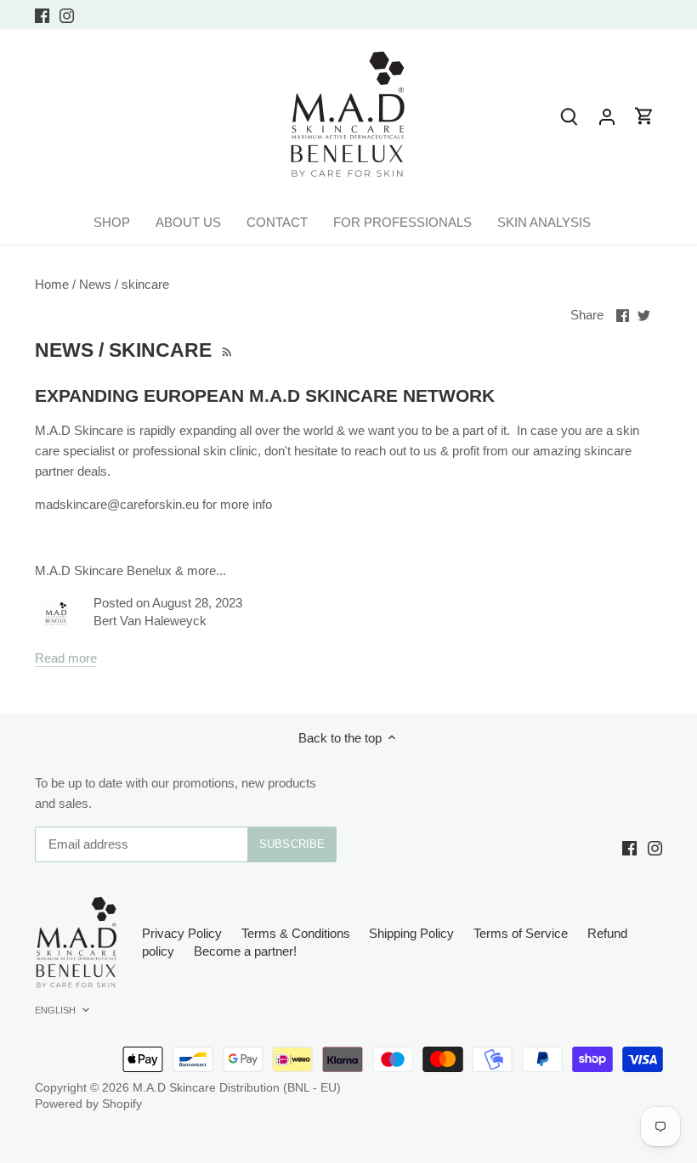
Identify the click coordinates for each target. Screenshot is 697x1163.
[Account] (607, 116)
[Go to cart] (644, 116)
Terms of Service (520, 933)
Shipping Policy (411, 933)
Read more (66, 658)
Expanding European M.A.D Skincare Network (265, 395)
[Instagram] (67, 15)
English (55, 1010)
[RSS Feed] (226, 350)
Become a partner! (245, 951)
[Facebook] (42, 15)
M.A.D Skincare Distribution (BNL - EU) (237, 1087)
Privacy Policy (182, 933)
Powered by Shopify (88, 1104)
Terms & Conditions (295, 933)
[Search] (569, 116)
